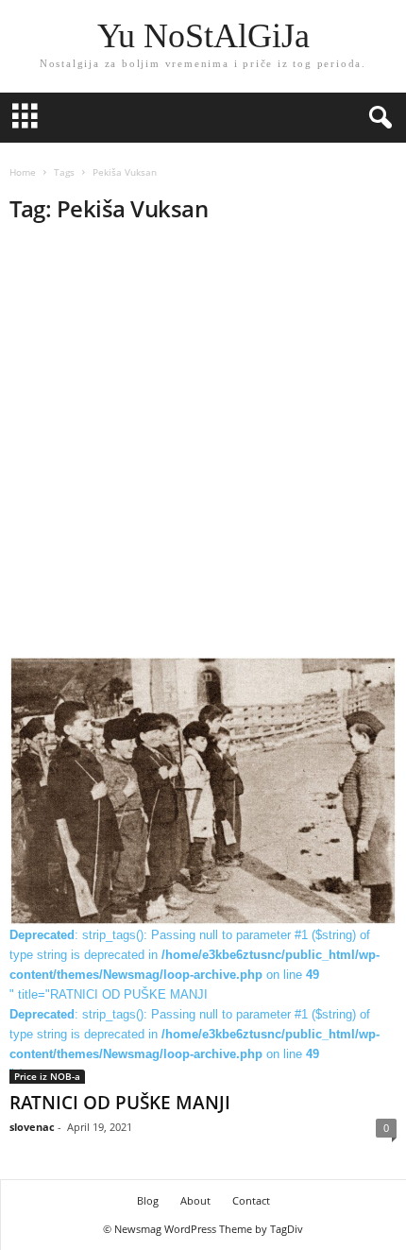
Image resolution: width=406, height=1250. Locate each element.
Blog (148, 1200)
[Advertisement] (203, 446)
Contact (251, 1200)
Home (22, 172)
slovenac (32, 1127)
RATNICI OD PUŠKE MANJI (119, 1102)
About (195, 1200)
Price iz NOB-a (47, 1076)
